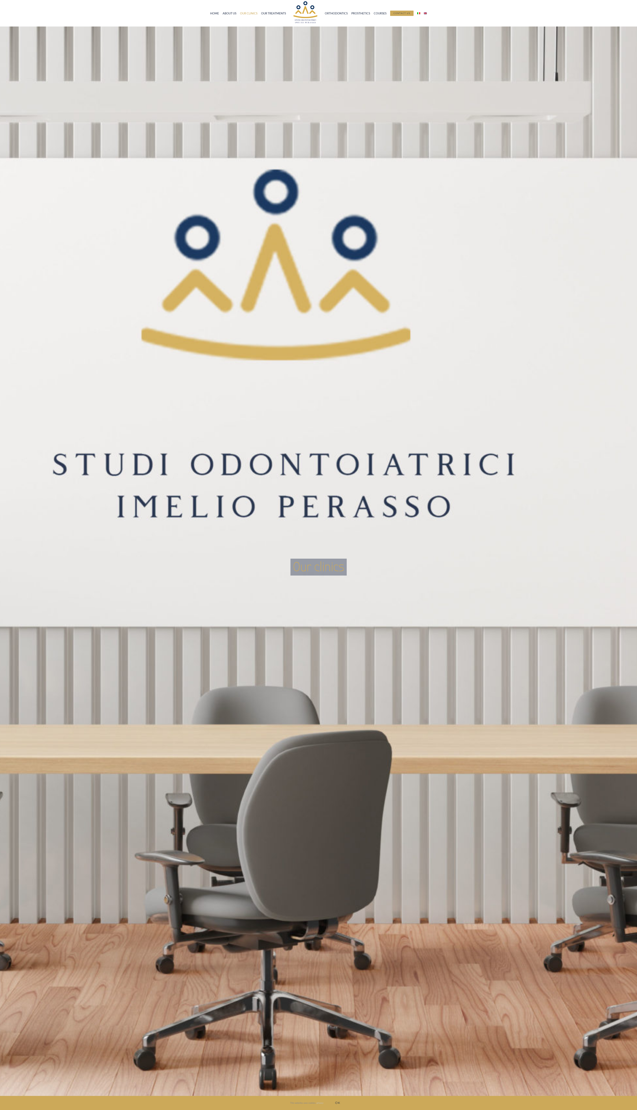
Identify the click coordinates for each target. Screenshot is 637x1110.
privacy (320, 1103)
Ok (337, 1103)
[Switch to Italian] (415, 13)
